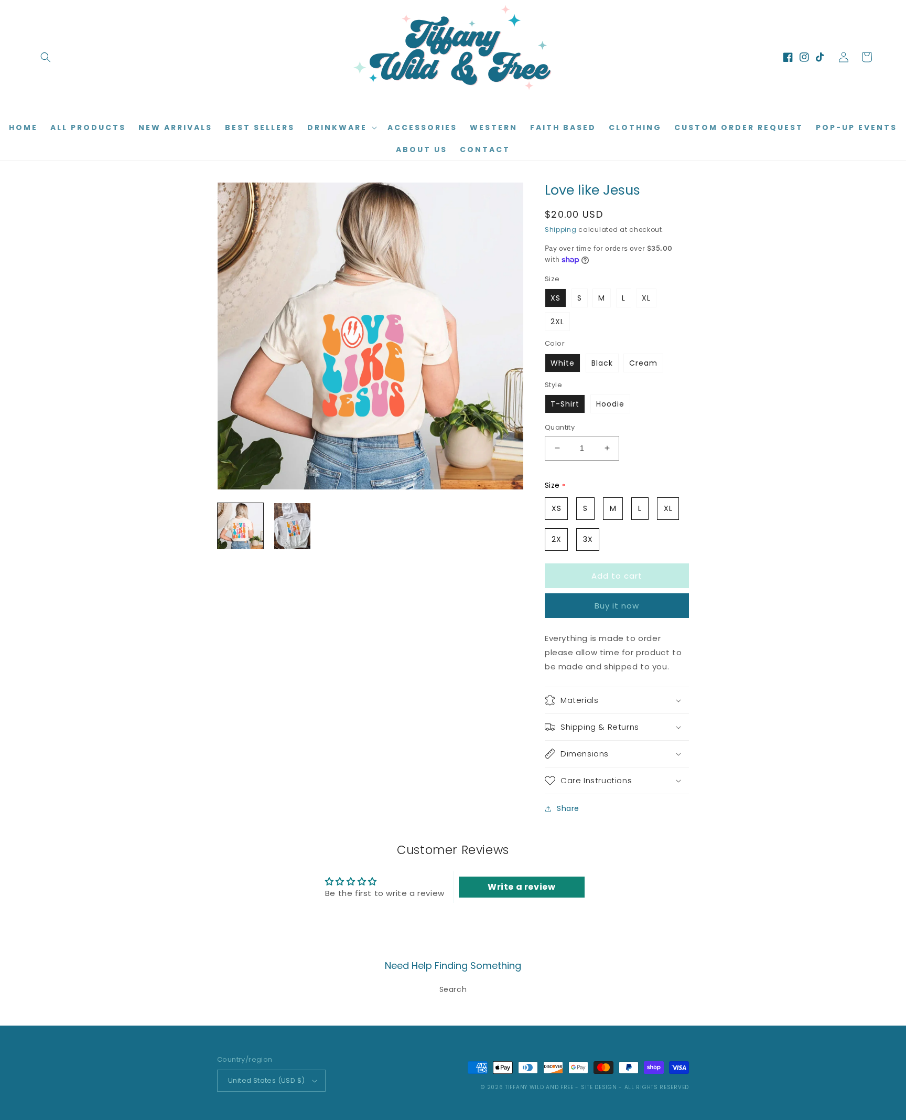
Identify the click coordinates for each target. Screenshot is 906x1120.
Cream (643, 363)
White (563, 363)
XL (646, 298)
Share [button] (568, 808)
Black (602, 363)
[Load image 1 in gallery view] (240, 526)
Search (453, 989)
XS (555, 298)
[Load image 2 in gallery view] (292, 526)
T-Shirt (565, 404)
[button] (45, 57)
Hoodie (610, 404)
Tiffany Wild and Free (539, 1087)
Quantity (560, 427)
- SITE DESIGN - (599, 1087)
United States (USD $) (266, 1080)
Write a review (521, 887)
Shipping (561, 229)
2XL (557, 321)
